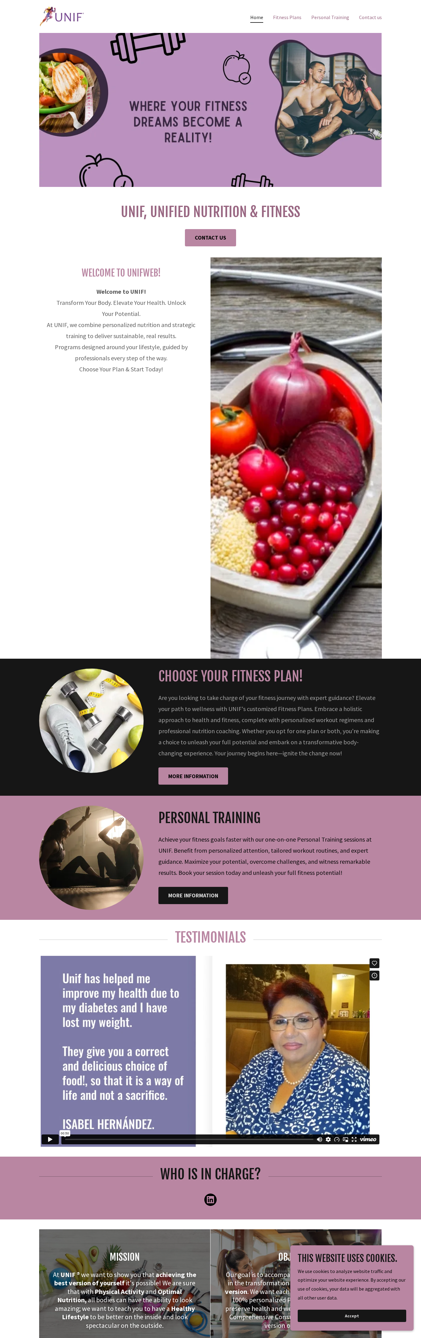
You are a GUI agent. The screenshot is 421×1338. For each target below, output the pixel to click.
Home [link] (256, 17)
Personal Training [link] (330, 17)
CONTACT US (210, 237)
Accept (352, 1316)
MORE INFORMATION (193, 776)
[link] (62, 16)
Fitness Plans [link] (287, 17)
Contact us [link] (370, 17)
